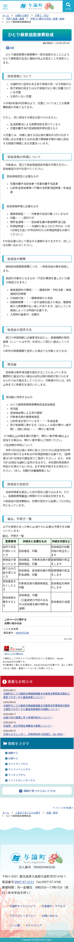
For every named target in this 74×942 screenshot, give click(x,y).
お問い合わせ (49, 916)
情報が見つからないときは (39, 790)
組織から (13, 753)
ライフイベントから (19, 769)
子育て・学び (42, 15)
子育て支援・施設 (15, 18)
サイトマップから (18, 764)
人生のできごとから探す (27, 812)
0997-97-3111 (24, 882)
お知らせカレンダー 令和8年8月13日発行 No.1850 (33, 734)
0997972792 (22, 632)
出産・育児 (52, 812)
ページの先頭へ (64, 808)
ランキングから (16, 775)
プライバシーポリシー (22, 916)
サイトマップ (33, 925)
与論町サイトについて (22, 906)
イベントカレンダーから (21, 780)
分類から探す (22, 15)
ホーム (5, 15)
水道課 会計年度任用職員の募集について (27, 725)
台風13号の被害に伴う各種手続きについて (27, 717)
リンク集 (14, 925)
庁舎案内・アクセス (53, 906)
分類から (13, 758)
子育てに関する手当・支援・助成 (47, 18)
